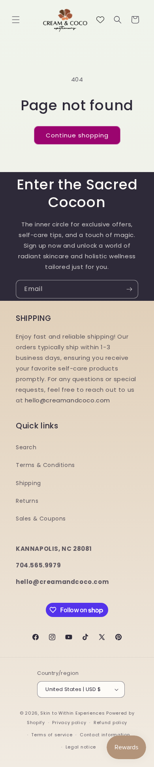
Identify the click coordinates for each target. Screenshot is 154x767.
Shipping (28, 483)
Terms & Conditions (45, 465)
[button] (15, 19)
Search (26, 447)
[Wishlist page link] (100, 20)
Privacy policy (69, 722)
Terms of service (51, 735)
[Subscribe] (129, 289)
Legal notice (81, 747)
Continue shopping (77, 135)
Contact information (105, 735)
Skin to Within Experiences (72, 713)
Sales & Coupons (41, 518)
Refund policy (110, 722)
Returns (27, 501)
